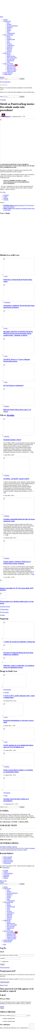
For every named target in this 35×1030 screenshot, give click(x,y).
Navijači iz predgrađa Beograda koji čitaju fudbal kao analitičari (18, 653)
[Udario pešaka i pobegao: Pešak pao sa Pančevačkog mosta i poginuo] (19, 549)
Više (32, 452)
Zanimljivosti (6, 53)
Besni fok (9, 48)
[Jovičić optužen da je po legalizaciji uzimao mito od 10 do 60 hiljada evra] (19, 734)
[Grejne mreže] (4, 612)
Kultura (9, 30)
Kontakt (5, 878)
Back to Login (4, 985)
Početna (5, 19)
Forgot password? (5, 967)
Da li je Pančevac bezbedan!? (13, 385)
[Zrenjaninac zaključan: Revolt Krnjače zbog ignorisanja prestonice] (19, 293)
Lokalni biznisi (11, 33)
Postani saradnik (7, 857)
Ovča (8, 41)
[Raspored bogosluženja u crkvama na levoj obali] (19, 709)
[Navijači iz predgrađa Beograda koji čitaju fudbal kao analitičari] (19, 647)
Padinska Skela (11, 39)
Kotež (8, 42)
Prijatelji (5, 872)
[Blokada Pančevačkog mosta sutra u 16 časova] (19, 397)
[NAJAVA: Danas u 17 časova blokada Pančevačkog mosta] (19, 346)
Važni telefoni (7, 863)
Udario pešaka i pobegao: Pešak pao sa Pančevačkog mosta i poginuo (17, 562)
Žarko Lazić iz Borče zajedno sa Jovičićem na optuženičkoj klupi (18, 771)
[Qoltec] (2, 615)
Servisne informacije (12, 25)
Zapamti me (5, 961)
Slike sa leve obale (12, 57)
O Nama (5, 870)
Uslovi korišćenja (8, 873)
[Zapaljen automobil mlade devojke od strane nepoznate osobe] (19, 506)
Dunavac (9, 51)
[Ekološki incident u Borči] (19, 427)
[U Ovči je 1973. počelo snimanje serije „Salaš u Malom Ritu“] (19, 681)
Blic (4, 192)
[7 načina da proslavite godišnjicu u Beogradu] (19, 630)
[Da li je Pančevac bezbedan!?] (19, 373)
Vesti (8, 22)
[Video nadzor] (4, 609)
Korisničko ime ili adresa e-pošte (9, 955)
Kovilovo (9, 44)
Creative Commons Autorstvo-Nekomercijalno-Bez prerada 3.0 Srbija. (17, 849)
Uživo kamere (12, 65)
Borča (8, 36)
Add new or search (5, 1015)
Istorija (8, 54)
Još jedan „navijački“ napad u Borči (16, 479)
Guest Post (6, 875)
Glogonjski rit (10, 45)
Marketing (6, 876)
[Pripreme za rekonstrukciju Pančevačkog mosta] (19, 267)
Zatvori (2, 882)
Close (2, 1008)
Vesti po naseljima (8, 35)
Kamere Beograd (8, 72)
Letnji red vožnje (11, 71)
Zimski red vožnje (11, 69)
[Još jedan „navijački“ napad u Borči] (19, 466)
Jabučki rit (9, 47)
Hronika (9, 24)
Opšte (8, 62)
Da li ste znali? (11, 59)
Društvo (9, 28)
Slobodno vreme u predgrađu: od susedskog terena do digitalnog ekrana (18, 666)
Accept (2, 1006)
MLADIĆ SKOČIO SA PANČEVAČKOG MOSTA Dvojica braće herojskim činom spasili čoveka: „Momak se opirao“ (18, 333)
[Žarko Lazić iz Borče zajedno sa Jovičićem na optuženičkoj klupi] (19, 759)
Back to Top (3, 880)
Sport (8, 31)
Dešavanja (9, 27)
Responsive (6, 867)
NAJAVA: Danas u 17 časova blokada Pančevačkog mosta (16, 360)
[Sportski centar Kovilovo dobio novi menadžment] (19, 784)
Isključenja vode (11, 68)
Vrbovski (9, 50)
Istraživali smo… (11, 56)
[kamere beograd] (5, 606)
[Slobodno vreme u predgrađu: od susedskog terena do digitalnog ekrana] (19, 660)
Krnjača (9, 38)
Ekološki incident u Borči (12, 440)
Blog (4, 944)
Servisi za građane (8, 63)
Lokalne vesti (7, 21)
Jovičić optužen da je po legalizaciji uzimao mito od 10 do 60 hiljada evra (18, 746)
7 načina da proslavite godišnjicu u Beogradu (19, 642)
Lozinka (2, 958)
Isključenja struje (11, 66)
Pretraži (22, 78)
